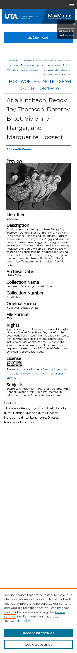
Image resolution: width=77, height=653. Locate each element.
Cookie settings (38, 644)
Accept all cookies (38, 633)
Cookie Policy (20, 620)
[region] (38, 620)
